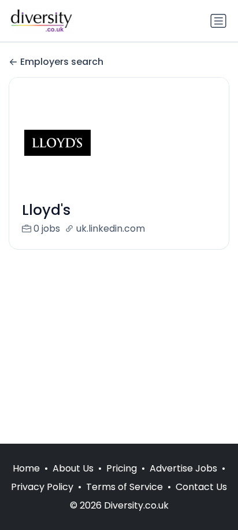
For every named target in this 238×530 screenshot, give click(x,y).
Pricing (121, 468)
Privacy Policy (42, 487)
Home (26, 468)
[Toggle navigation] (218, 21)
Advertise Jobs (183, 468)
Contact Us (201, 487)
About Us (73, 468)
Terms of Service (124, 487)
